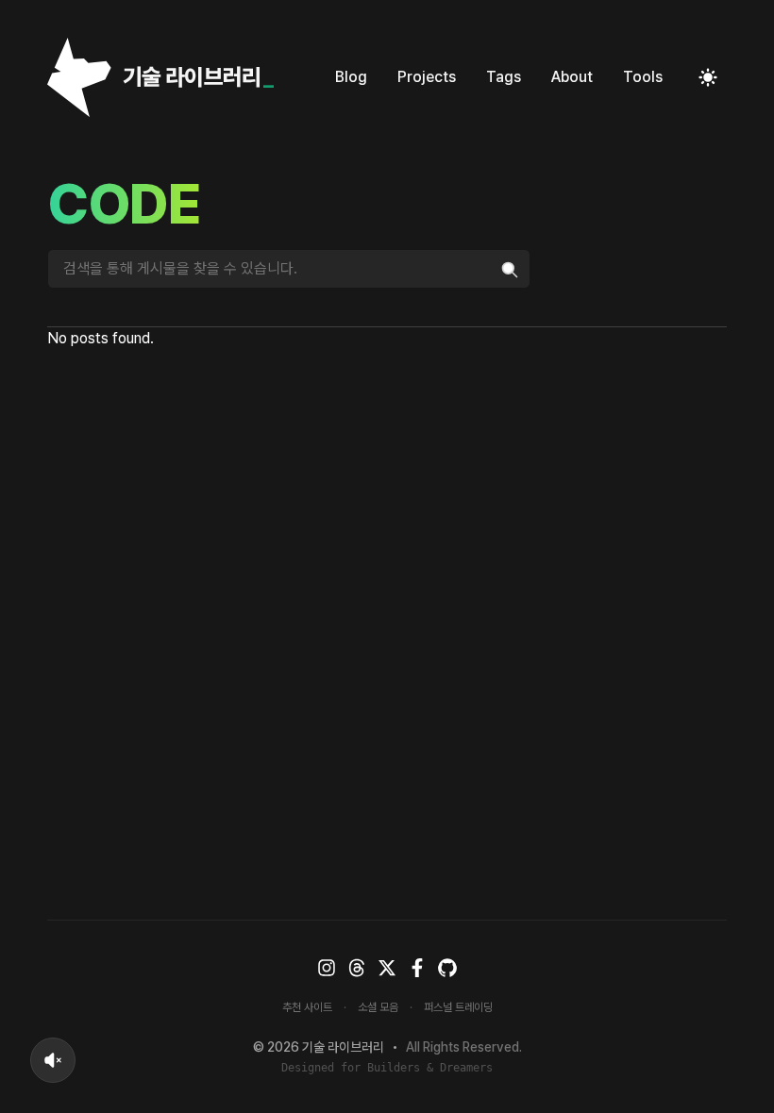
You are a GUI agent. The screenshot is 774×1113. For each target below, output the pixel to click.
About (572, 77)
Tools (643, 77)
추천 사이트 (307, 1007)
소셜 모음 (378, 1007)
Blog (351, 77)
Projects (426, 77)
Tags (503, 77)
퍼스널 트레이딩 (458, 1007)
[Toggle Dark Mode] (708, 77)
